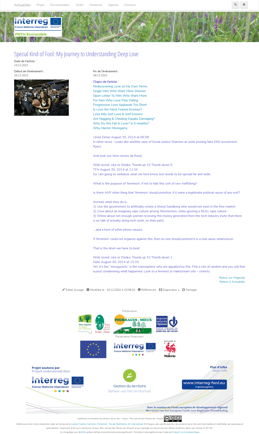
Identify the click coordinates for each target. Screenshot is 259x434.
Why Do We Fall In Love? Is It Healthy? (121, 123)
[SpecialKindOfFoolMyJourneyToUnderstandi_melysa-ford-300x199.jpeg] (41, 97)
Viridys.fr (176, 432)
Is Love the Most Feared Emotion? (117, 109)
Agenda (113, 5)
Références (148, 290)
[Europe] (93, 349)
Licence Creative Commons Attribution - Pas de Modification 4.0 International (107, 424)
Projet (40, 5)
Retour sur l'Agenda (232, 278)
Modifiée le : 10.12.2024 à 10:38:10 (112, 290)
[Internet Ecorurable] (38, 27)
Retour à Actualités (232, 282)
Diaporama (169, 290)
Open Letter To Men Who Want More (120, 95)
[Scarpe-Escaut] (102, 324)
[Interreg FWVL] (135, 349)
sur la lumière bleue (190, 432)
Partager (191, 290)
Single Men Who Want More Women (119, 91)
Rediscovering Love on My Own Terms (120, 86)
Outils (80, 5)
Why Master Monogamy (110, 128)
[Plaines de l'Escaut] (85, 324)
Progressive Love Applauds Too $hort (120, 105)
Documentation (60, 5)
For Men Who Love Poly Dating (115, 100)
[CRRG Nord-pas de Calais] (167, 324)
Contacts (130, 5)
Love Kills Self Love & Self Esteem (118, 114)
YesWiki (82, 432)
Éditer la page (74, 290)
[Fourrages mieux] (132, 324)
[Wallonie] (170, 349)
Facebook (96, 5)
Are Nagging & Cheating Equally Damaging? (124, 119)
